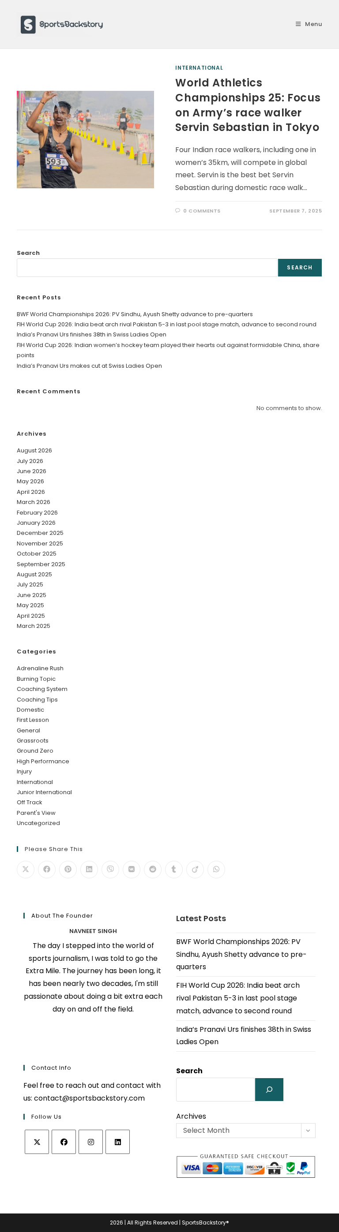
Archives (191, 1116)
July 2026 (30, 461)
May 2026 (30, 481)
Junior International (44, 792)
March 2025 (33, 626)
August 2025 (34, 574)
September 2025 (41, 564)
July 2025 (30, 584)
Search (28, 253)
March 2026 (33, 502)
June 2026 (31, 471)
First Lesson (33, 720)
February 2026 (37, 512)
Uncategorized (38, 823)
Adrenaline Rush (40, 668)
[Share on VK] (131, 869)
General (28, 730)
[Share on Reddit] (153, 869)
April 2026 (31, 492)
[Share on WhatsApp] (216, 869)
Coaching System (42, 689)
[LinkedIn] (117, 1142)
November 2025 (40, 543)
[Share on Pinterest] (68, 869)
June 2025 (31, 595)
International (199, 67)
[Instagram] (91, 1142)
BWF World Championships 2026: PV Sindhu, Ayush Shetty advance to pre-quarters (135, 314)
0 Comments (202, 210)
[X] (37, 1142)
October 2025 (36, 553)
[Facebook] (64, 1142)
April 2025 (31, 616)
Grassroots (33, 740)
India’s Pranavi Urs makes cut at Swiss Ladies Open (89, 366)
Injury (24, 771)
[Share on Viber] (110, 869)
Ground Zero (35, 751)
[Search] (269, 1089)
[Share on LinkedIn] (89, 869)
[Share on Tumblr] (174, 869)
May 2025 (30, 605)
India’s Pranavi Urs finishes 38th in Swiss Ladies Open (91, 334)
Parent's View (36, 813)
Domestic (30, 710)
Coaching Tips (37, 699)
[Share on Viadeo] (195, 869)
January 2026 (36, 523)
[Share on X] (25, 869)
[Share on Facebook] (47, 869)
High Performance (43, 761)
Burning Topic (36, 679)
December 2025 (40, 533)
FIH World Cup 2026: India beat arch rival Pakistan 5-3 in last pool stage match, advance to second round (166, 324)
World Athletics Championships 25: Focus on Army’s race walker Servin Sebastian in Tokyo (247, 104)
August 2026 (34, 450)
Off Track (29, 802)
